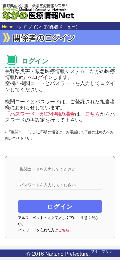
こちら (63, 229)
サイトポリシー (104, 250)
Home (7, 26)
